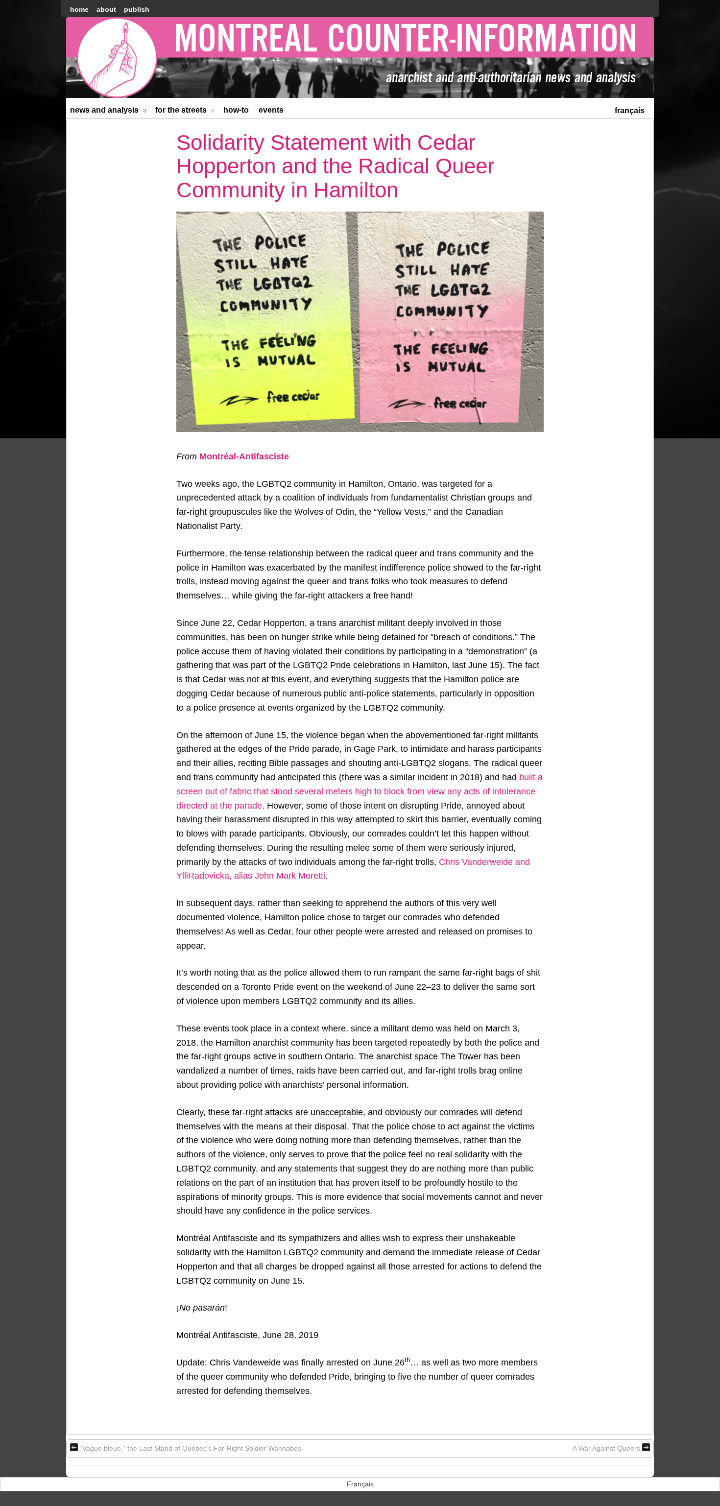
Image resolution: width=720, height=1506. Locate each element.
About (106, 9)
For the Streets (181, 110)
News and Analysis (104, 110)
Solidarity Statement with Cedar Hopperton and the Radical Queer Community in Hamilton (335, 166)
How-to (236, 110)
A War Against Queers (606, 1448)
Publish (136, 9)
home (79, 9)
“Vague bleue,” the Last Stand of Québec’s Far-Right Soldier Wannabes (190, 1448)
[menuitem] (629, 109)
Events (271, 110)
